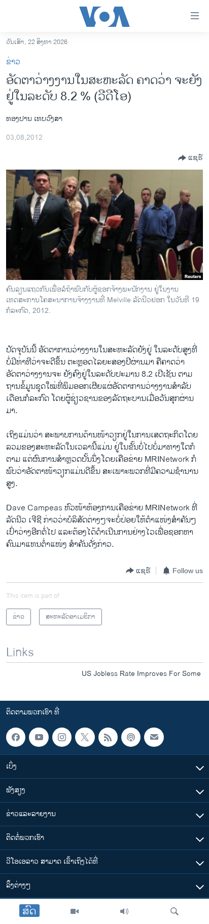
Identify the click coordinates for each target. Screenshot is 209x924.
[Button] (190, 158)
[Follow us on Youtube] (38, 737)
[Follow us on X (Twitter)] (84, 737)
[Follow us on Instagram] (62, 737)
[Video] (74, 911)
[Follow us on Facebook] (15, 737)
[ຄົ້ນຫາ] (174, 911)
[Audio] (124, 911)
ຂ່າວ (13, 62)
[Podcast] (131, 737)
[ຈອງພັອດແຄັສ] (153, 737)
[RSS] (108, 737)
